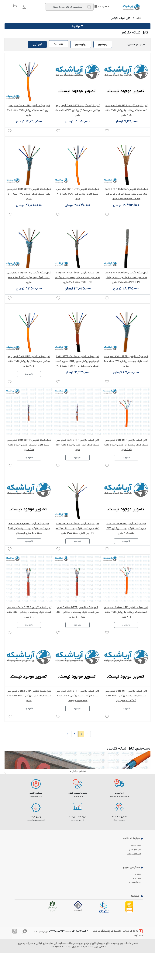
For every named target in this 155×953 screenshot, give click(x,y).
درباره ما (138, 873)
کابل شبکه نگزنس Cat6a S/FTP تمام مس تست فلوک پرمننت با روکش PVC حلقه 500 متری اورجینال (29, 528)
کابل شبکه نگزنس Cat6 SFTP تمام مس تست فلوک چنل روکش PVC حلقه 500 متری (29, 277)
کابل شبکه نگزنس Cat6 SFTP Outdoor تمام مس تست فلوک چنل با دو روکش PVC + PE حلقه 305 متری (126, 277)
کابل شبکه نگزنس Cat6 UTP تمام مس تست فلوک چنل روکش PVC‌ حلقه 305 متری (77, 194)
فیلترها (76, 26)
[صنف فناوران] (78, 906)
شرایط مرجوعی (135, 845)
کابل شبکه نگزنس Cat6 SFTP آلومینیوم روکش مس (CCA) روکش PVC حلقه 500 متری (77, 110)
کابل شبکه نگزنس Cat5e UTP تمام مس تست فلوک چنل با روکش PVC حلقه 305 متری (29, 695)
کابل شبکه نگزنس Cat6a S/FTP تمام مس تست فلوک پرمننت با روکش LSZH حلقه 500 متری (77, 612)
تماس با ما (137, 878)
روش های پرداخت (134, 853)
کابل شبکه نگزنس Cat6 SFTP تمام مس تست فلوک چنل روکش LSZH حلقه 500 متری (77, 445)
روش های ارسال (135, 849)
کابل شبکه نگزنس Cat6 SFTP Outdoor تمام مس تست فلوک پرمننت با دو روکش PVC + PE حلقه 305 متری (77, 277)
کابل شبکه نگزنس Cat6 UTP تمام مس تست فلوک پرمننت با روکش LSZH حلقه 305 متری (126, 445)
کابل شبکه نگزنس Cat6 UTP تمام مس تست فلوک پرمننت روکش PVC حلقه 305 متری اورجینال (126, 695)
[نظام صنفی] (53, 906)
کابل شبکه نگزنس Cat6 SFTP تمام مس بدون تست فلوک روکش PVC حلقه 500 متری (29, 194)
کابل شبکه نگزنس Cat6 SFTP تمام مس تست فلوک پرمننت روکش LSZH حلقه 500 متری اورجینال (77, 695)
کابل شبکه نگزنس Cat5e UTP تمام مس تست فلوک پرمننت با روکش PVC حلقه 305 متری (126, 612)
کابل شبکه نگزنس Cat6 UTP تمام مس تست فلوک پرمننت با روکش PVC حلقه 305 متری (126, 110)
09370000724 (57, 931)
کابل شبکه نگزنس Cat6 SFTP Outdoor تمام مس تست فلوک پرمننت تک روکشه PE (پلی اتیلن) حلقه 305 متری (77, 528)
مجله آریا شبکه (135, 882)
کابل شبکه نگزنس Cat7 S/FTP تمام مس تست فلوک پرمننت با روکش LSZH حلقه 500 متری (28, 612)
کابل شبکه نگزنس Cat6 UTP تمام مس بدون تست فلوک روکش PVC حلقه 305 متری (28, 110)
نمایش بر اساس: (136, 44)
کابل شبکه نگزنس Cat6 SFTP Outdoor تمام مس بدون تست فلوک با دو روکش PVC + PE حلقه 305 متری (126, 194)
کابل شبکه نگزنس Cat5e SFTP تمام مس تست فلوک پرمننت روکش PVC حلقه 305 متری (126, 528)
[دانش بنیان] (104, 907)
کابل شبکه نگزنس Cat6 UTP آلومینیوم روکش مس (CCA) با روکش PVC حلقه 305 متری (29, 361)
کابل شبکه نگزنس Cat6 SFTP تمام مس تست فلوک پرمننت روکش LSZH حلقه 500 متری (29, 445)
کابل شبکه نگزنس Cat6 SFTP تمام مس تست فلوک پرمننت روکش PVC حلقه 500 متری (126, 361)
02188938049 (80, 931)
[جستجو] (89, 6)
